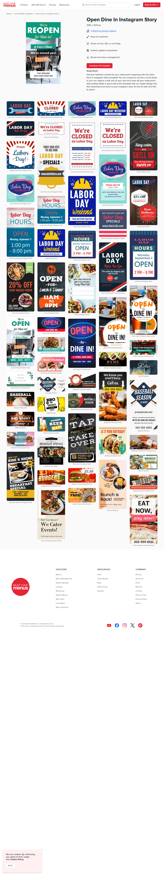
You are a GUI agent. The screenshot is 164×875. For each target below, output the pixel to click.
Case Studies (102, 579)
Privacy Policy (141, 599)
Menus (9, 14)
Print (99, 575)
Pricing (52, 5)
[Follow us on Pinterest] (140, 625)
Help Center (102, 587)
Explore (100, 591)
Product (24, 5)
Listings (59, 587)
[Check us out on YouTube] (109, 625)
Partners (139, 587)
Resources (64, 5)
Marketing (60, 591)
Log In (137, 5)
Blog (99, 583)
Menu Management (64, 579)
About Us (139, 579)
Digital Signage (62, 583)
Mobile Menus (62, 595)
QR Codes (60, 599)
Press (138, 583)
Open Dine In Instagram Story (47, 14)
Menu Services (62, 607)
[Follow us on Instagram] (125, 625)
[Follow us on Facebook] (117, 625)
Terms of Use (141, 595)
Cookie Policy (17, 859)
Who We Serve (39, 5)
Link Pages (60, 603)
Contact (139, 591)
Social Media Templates (24, 14)
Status (138, 603)
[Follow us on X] (132, 625)
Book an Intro (150, 5)
